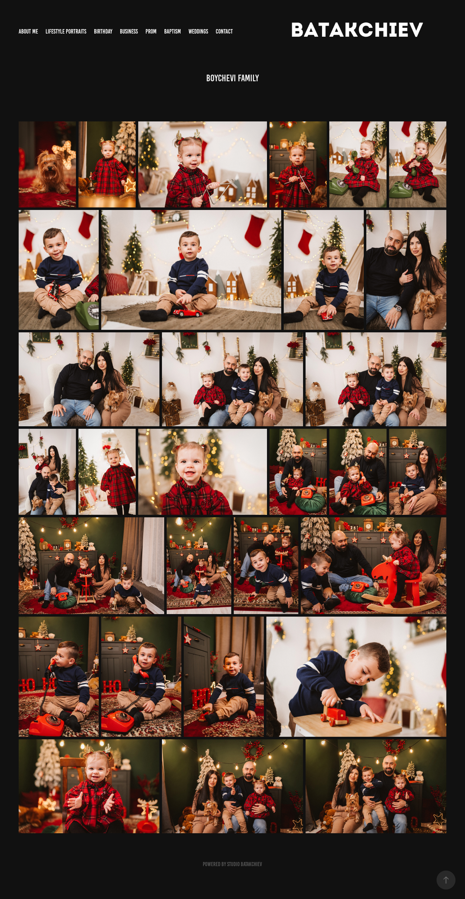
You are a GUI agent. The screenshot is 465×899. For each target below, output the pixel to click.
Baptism (172, 31)
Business (129, 31)
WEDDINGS (198, 31)
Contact (224, 31)
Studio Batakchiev (244, 864)
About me (28, 31)
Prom (151, 31)
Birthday (103, 31)
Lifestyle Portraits (66, 31)
